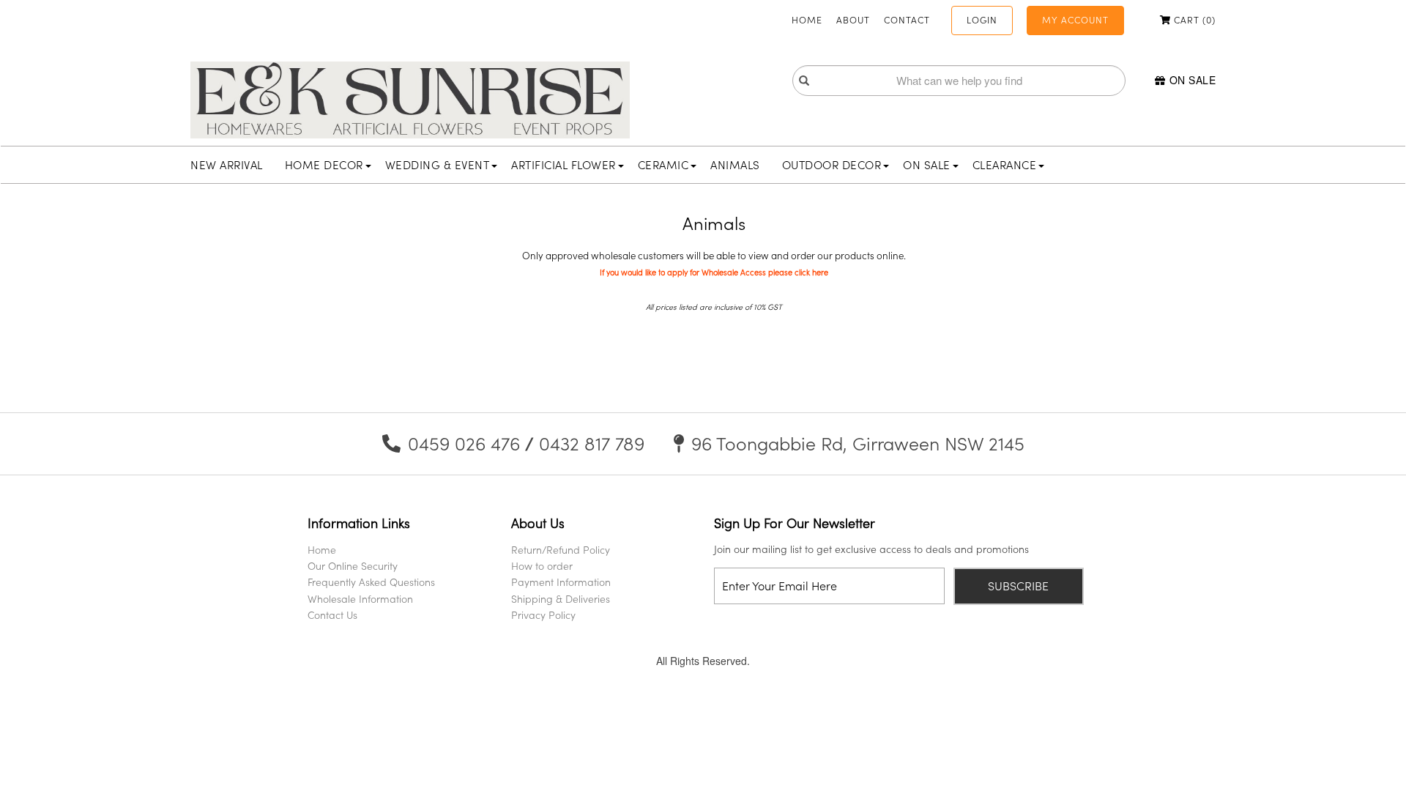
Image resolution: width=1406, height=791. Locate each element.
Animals (735, 164)
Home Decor (324, 164)
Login (982, 20)
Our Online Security (353, 566)
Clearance (1004, 164)
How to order (542, 566)
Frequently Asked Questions (371, 582)
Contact (907, 20)
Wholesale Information (360, 599)
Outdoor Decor (832, 164)
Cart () (1193, 20)
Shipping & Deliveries (560, 599)
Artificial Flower (563, 164)
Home (807, 20)
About (853, 20)
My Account (1075, 20)
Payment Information (561, 582)
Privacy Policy (543, 615)
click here (811, 272)
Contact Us (332, 615)
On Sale (1192, 80)
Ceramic (663, 164)
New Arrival (226, 164)
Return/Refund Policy (560, 549)
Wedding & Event (437, 164)
